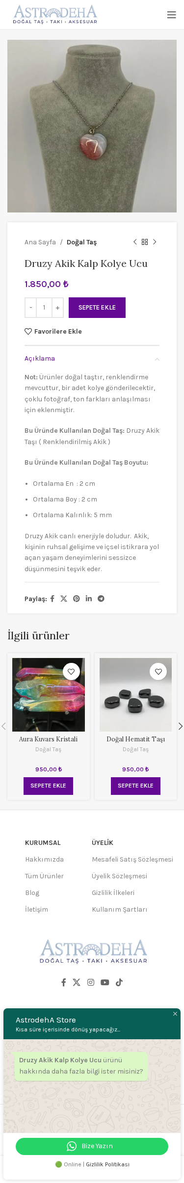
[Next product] (154, 242)
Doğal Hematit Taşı (135, 739)
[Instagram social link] (90, 983)
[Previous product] (135, 242)
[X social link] (63, 599)
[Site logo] (54, 14)
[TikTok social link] (119, 983)
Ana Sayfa (40, 242)
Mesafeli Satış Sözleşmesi (132, 859)
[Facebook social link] (52, 599)
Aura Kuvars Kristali (48, 739)
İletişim (36, 909)
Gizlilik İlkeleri (113, 893)
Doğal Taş (82, 242)
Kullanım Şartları (120, 909)
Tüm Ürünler (44, 876)
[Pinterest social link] (76, 599)
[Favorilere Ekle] (71, 671)
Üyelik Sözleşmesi (119, 876)
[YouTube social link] (104, 983)
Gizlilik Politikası (108, 1164)
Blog (32, 893)
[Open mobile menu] (172, 15)
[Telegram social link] (101, 599)
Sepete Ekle (97, 307)
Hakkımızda (44, 859)
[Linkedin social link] (89, 599)
